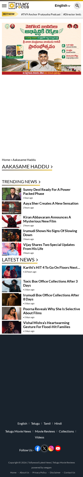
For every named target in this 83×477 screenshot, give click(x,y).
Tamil (47, 423)
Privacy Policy (39, 472)
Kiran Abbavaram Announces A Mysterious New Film (47, 219)
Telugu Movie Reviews (64, 462)
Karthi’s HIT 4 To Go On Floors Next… (51, 267)
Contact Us (69, 472)
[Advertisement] (41, 116)
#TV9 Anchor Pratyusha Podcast (40, 14)
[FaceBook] (38, 448)
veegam (48, 467)
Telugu (35, 423)
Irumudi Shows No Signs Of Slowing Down (50, 233)
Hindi (58, 423)
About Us (24, 472)
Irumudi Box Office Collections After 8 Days (51, 297)
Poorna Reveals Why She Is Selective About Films (51, 311)
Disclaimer (55, 472)
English (61, 5)
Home (6, 159)
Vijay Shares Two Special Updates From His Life (49, 246)
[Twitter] (44, 448)
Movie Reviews (45, 431)
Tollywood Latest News (40, 462)
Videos (39, 437)
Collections (66, 431)
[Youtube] (58, 448)
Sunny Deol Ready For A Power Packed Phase (46, 191)
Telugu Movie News (18, 431)
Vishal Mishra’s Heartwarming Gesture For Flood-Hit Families (46, 325)
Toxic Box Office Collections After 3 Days (50, 283)
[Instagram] (51, 448)
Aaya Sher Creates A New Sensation (50, 203)
